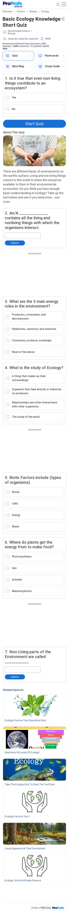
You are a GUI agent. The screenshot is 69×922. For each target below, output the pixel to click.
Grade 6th (33, 39)
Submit (15, 242)
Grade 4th (12, 39)
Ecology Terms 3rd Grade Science (23, 880)
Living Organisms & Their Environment (25, 848)
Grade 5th (23, 39)
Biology (11, 33)
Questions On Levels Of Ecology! (22, 752)
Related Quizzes (13, 690)
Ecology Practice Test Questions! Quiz (25, 720)
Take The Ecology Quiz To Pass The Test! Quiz (30, 784)
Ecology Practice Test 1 (17, 816)
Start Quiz (34, 123)
